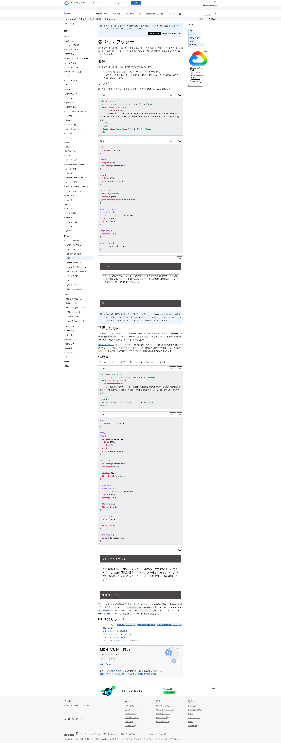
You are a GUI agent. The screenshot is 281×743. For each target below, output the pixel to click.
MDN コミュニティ (163, 706)
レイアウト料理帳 (72, 240)
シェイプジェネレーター (76, 321)
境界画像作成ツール (74, 299)
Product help (130, 726)
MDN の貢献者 (117, 671)
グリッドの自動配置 (106, 345)
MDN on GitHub (162, 722)
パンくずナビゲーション (77, 267)
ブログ (127, 710)
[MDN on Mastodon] (77, 718)
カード (69, 280)
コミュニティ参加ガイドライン (151, 734)
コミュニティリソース (165, 710)
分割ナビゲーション (75, 262)
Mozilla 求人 (130, 714)
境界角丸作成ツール (74, 303)
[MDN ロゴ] (68, 701)
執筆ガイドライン (163, 714)
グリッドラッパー (74, 285)
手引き (66, 236)
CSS (65, 31)
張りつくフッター (74, 258)
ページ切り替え (73, 276)
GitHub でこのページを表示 (111, 674)
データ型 (68, 361)
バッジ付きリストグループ (77, 271)
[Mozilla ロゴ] (71, 734)
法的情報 (132, 734)
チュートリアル (194, 718)
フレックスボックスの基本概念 (115, 637)
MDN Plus (129, 722)
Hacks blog (192, 726)
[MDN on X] (73, 718)
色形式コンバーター (74, 312)
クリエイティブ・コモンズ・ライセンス (148, 739)
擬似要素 (68, 348)
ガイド (66, 36)
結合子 (68, 339)
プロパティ (69, 331)
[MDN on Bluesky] (69, 718)
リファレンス (69, 326)
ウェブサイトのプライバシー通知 (93, 734)
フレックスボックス (111, 362)
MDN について (130, 706)
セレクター (69, 335)
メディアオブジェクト (76, 245)
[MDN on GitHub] (65, 718)
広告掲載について (132, 718)
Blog (180, 14)
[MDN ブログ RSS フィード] (80, 718)
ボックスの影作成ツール (76, 308)
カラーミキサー (72, 316)
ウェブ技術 (192, 706)
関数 (67, 366)
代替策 (192, 41)
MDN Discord (161, 718)
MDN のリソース (196, 45)
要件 (191, 30)
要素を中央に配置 (74, 254)
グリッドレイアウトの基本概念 (115, 631)
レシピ (192, 34)
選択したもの (194, 38)
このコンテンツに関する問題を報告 (140, 674)
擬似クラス (69, 344)
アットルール (70, 353)
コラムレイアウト (74, 249)
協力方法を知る (106, 664)
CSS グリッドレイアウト (121, 333)
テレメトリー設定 (118, 734)
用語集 (190, 722)
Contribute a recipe (74, 289)
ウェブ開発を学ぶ (195, 710)
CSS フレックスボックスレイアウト (117, 640)
